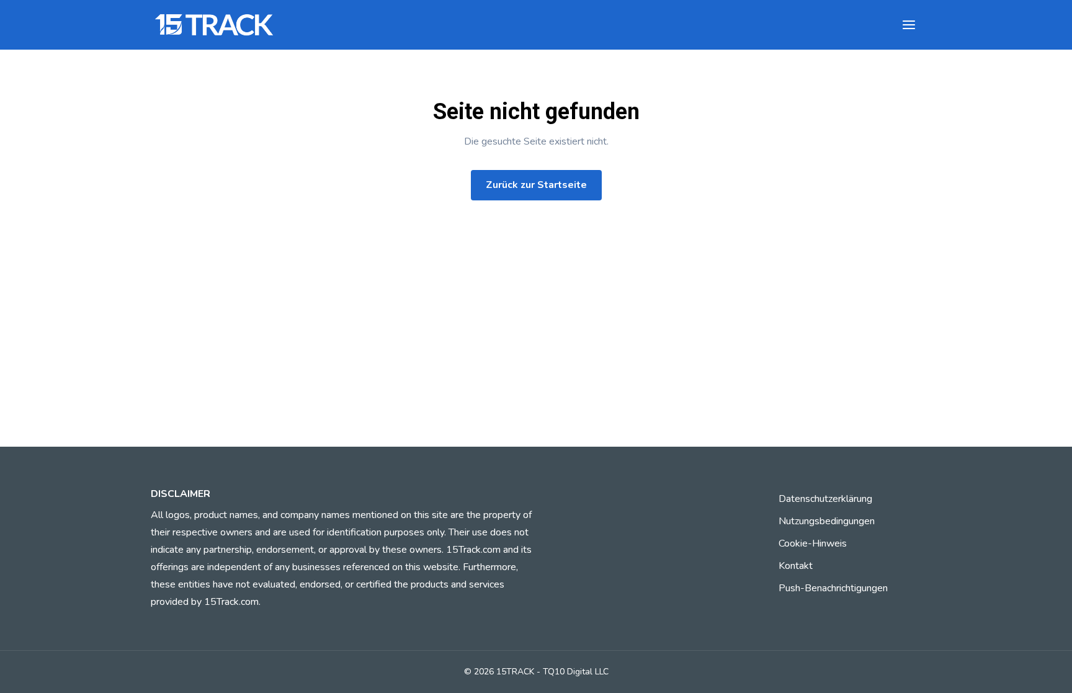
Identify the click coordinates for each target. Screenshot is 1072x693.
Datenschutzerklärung (825, 499)
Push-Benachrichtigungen (833, 588)
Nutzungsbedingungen (827, 521)
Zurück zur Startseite (536, 185)
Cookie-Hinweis (813, 543)
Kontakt (796, 566)
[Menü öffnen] (908, 24)
